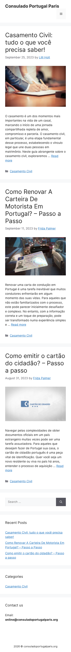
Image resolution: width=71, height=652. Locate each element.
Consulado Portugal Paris (32, 6)
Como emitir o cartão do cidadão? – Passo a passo (35, 363)
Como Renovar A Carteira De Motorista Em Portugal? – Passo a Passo (33, 206)
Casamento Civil (21, 171)
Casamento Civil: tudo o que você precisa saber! (29, 42)
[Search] (61, 502)
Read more (18, 324)
